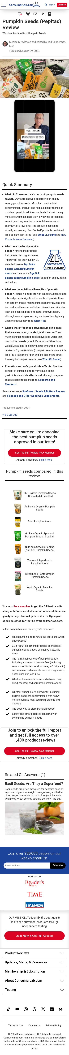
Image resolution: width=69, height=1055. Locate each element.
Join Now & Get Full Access (34, 935)
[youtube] (17, 1009)
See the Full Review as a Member (34, 452)
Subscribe (58, 865)
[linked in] (52, 1009)
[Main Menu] (3, 4)
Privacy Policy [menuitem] (53, 1025)
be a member (22, 606)
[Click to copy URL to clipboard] (42, 14)
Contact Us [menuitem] (34, 1025)
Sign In (52, 5)
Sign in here (45, 459)
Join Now (62, 5)
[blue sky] (60, 1009)
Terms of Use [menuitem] (15, 1025)
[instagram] (26, 1009)
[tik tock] (8, 1009)
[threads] (34, 1009)
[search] (46, 4)
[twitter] (43, 1009)
